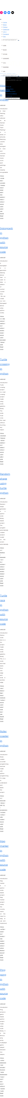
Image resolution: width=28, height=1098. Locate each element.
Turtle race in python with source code (4, 609)
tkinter (2, 342)
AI (1, 318)
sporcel (2, 952)
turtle (1, 208)
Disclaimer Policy (10, 91)
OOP (1, 1079)
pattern (2, 447)
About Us (8, 86)
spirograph (3, 339)
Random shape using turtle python (5, 483)
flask (1, 693)
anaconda (2, 800)
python (2, 201)
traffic (1, 456)
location (2, 936)
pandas (2, 943)
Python (2, 175)
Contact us (8, 96)
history (2, 199)
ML (1, 562)
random (2, 569)
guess (1, 931)
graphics (2, 323)
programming (3, 810)
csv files (2, 929)
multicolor (2, 697)
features (3, 438)
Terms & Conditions (11, 93)
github (2, 440)
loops (1, 695)
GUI (1, 325)
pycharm (2, 564)
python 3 (2, 1086)
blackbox (2, 552)
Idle (1, 805)
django (2, 690)
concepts (2, 183)
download (3, 435)
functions (2, 1069)
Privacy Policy (9, 89)
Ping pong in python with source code (4, 984)
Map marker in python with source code (4, 855)
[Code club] (12, 8)
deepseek (2, 557)
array (1, 688)
